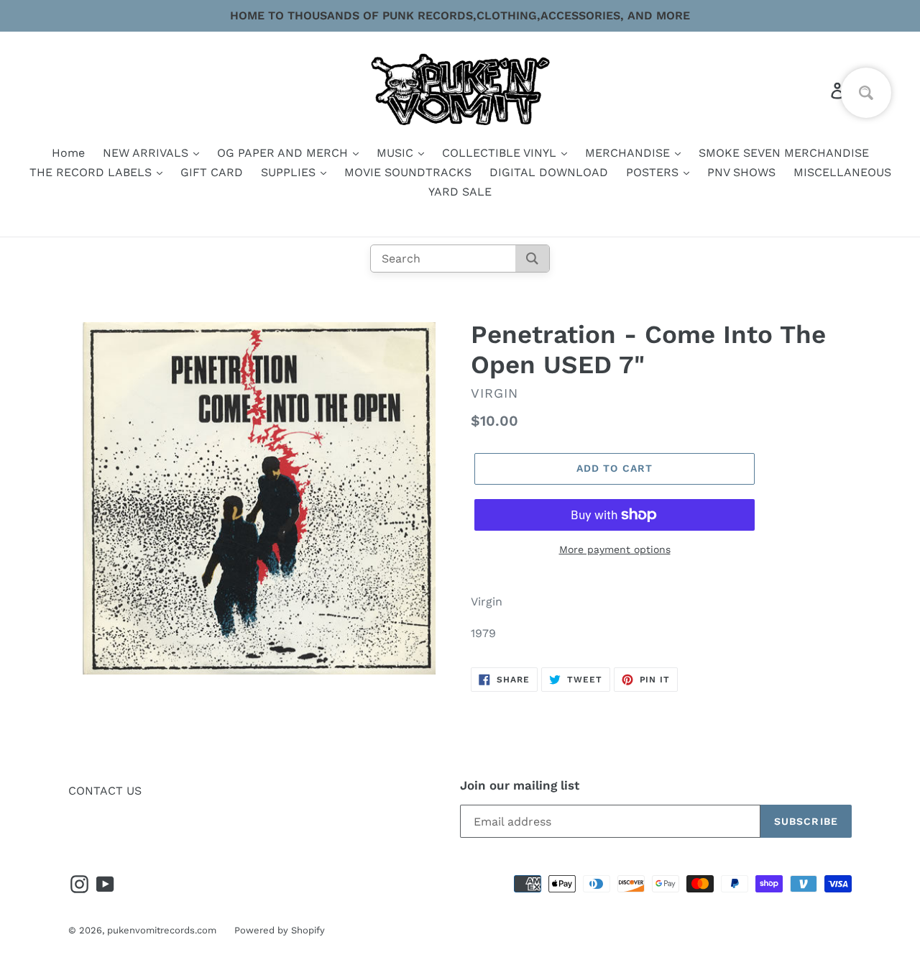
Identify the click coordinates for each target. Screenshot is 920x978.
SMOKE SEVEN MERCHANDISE (784, 153)
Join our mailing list (519, 785)
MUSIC (397, 153)
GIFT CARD (211, 172)
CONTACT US (105, 791)
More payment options (615, 549)
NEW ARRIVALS (147, 153)
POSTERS (654, 172)
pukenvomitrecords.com (161, 930)
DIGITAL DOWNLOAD (548, 172)
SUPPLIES (290, 172)
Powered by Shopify (279, 930)
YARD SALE (460, 191)
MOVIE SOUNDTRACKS (408, 172)
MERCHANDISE (629, 153)
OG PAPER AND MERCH (284, 153)
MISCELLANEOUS (842, 172)
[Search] (532, 258)
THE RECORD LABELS (92, 172)
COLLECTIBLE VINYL (501, 153)
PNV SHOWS (741, 172)
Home (68, 153)
